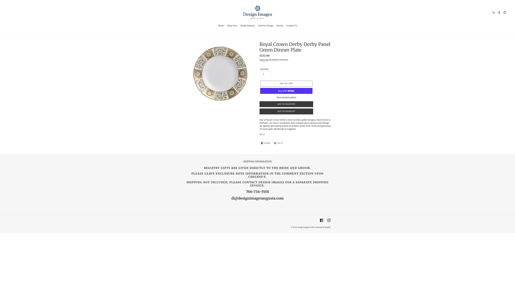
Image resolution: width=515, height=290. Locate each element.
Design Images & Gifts (306, 227)
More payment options (286, 97)
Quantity (264, 69)
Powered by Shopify (323, 227)
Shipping (264, 60)
